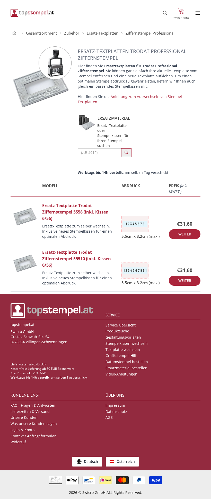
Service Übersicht (121, 325)
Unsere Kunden (24, 417)
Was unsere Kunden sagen (34, 423)
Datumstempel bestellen (127, 361)
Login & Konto (22, 429)
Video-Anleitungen (121, 374)
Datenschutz (116, 411)
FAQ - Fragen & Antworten (33, 405)
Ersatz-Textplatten (102, 33)
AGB (109, 417)
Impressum (115, 405)
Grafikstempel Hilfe (122, 355)
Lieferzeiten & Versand (30, 411)
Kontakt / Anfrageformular (33, 435)
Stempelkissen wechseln (127, 343)
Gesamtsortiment (41, 33)
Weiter (184, 234)
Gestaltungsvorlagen (123, 337)
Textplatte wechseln (123, 349)
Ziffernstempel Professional (150, 33)
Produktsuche (117, 331)
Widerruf (18, 441)
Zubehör (71, 33)
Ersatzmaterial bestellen (126, 367)
